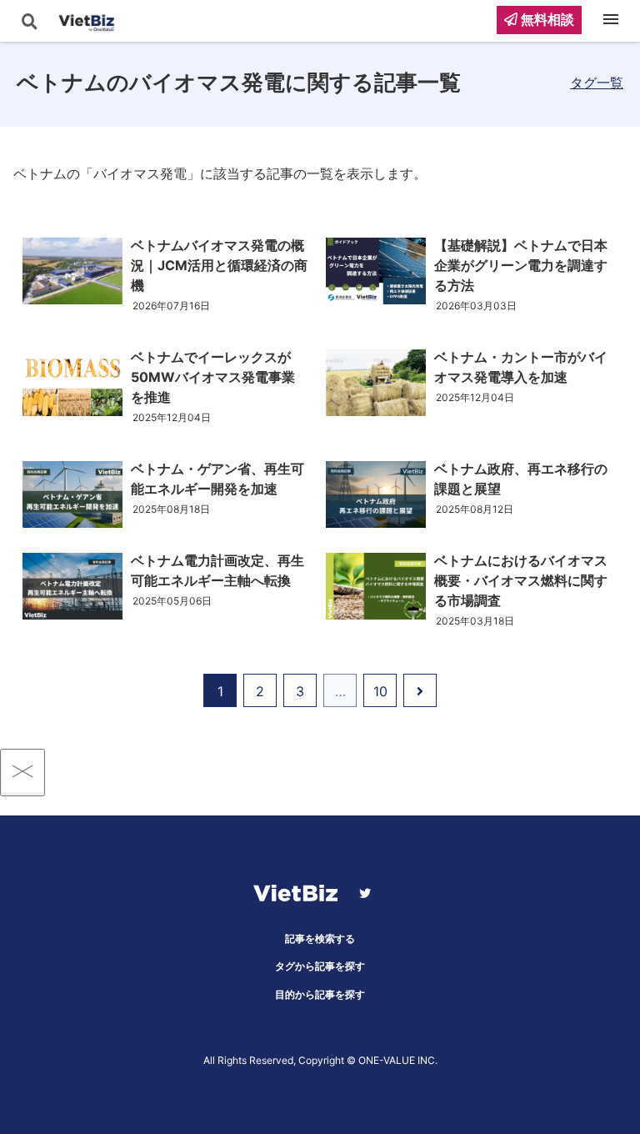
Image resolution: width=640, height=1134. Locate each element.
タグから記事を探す (320, 966)
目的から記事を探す (320, 994)
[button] (623, 657)
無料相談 (546, 19)
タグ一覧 (596, 82)
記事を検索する (320, 938)
